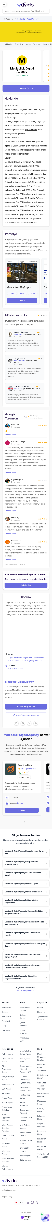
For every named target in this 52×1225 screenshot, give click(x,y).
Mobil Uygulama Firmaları (6, 1117)
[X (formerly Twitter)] (36, 1202)
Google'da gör (10, 434)
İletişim (5, 1012)
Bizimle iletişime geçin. (26, 990)
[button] (26, 852)
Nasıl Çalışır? (7, 1017)
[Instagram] (32, 1202)
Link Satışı (6, 1030)
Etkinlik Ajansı (7, 1102)
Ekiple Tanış (7, 1196)
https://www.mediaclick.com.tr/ (27, 715)
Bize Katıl (6, 1021)
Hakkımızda (6, 1007)
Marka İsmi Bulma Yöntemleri (41, 1068)
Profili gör (22, 810)
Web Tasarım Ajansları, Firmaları (7, 1128)
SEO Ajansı (6, 1089)
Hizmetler (41, 1012)
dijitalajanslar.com (9, 1190)
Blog (4, 1026)
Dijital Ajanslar (25, 1160)
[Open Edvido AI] (45, 1218)
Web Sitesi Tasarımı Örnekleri (41, 1086)
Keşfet (40, 1007)
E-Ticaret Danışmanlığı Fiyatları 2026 (25, 1080)
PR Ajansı (6, 1093)
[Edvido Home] (9, 1180)
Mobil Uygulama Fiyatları (41, 1057)
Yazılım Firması (8, 1084)
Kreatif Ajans (7, 1098)
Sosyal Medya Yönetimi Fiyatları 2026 (26, 1069)
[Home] (4, 19)
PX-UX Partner (26, 1213)
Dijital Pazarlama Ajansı (6, 1069)
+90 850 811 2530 (16, 668)
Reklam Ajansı (7, 1054)
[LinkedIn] (27, 1202)
